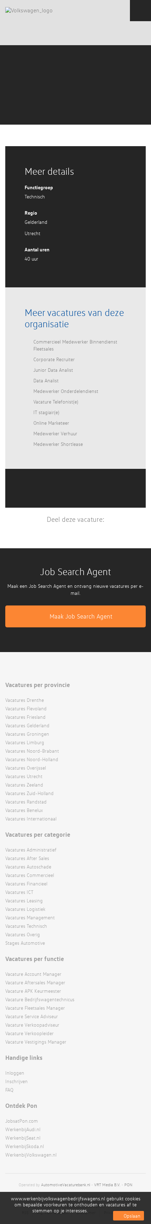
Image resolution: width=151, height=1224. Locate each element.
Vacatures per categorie (37, 834)
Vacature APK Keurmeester (33, 991)
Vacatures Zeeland (24, 785)
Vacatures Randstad (26, 802)
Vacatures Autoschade (28, 867)
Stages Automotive (25, 943)
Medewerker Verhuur (55, 433)
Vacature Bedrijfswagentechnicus (39, 999)
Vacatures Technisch (26, 926)
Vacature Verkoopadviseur (32, 1025)
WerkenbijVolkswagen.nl (31, 1155)
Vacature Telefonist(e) (55, 402)
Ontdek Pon (21, 1105)
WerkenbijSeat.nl (22, 1138)
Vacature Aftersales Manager (35, 982)
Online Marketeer (51, 423)
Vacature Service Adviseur (31, 1016)
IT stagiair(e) (46, 412)
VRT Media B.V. (107, 1184)
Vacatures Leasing (24, 900)
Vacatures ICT (19, 892)
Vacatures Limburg (24, 742)
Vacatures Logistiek (25, 909)
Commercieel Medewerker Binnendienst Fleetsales (75, 345)
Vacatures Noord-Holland (31, 759)
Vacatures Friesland (25, 717)
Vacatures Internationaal (31, 819)
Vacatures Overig (22, 934)
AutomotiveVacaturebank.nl (65, 1184)
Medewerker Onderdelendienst (65, 391)
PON (128, 1184)
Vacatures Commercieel (29, 875)
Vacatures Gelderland (27, 725)
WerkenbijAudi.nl (22, 1129)
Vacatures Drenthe (24, 700)
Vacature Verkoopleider (29, 1033)
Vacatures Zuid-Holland (29, 793)
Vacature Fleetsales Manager (35, 1008)
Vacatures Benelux (24, 810)
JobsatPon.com (21, 1121)
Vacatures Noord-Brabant (32, 751)
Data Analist (46, 380)
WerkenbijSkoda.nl (24, 1146)
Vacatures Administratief (31, 850)
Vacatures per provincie (37, 684)
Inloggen (14, 1073)
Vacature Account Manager (33, 974)
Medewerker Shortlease (58, 444)
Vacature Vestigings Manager (35, 1042)
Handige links (23, 1057)
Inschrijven (16, 1081)
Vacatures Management (30, 917)
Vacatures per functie (34, 958)
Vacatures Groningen (27, 734)
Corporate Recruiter (54, 359)
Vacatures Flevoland (26, 708)
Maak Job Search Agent (81, 616)
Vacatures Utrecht (23, 776)
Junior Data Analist (53, 370)
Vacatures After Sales (27, 858)
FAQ (9, 1090)
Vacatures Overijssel (25, 768)
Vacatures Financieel (26, 883)
